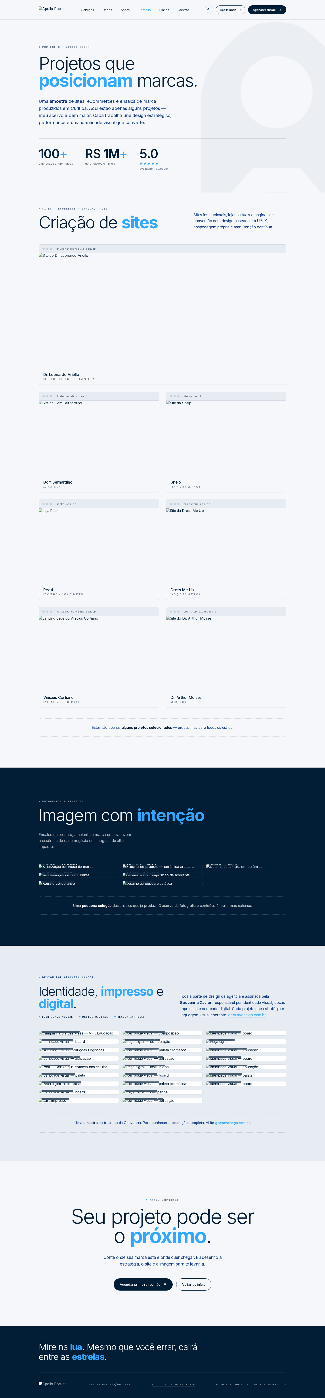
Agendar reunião (264, 10)
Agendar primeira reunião (140, 1284)
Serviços (87, 10)
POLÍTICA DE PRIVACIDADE (173, 1384)
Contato (183, 10)
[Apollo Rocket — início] (52, 9)
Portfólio (145, 10)
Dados (107, 10)
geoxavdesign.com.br (247, 1015)
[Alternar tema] (209, 10)
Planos (164, 10)
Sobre (125, 10)
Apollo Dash (228, 10)
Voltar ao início (193, 1284)
